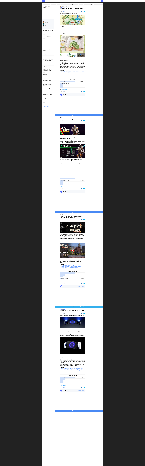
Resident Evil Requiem (53, 4)
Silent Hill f (85, 4)
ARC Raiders (62, 117)
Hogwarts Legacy (81, 4)
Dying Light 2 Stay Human (64, 214)
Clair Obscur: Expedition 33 (67, 4)
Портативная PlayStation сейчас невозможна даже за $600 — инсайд (71, 266)
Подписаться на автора (81, 94)
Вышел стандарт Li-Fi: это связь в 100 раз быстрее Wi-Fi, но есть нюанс (71, 73)
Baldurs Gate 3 (95, 4)
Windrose (62, 4)
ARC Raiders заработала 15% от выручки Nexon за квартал (69, 173)
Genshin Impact (63, 6)
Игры (67, 89)
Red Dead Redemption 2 (90, 4)
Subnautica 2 (58, 4)
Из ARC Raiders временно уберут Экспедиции (67, 265)
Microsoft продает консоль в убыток (65, 356)
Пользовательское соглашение (46, 105)
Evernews (64, 94)
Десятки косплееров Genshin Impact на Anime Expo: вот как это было (71, 72)
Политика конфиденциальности (46, 106)
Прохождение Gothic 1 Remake (46, 4)
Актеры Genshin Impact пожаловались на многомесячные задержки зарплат (72, 71)
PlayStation (62, 308)
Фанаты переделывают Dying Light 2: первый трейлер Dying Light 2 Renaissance (73, 368)
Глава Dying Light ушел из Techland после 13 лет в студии (69, 267)
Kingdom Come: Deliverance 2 (75, 4)
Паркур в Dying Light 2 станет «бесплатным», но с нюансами (70, 268)
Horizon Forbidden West (101, 4)
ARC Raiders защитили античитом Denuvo (67, 174)
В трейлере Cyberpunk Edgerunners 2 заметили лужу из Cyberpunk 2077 (71, 369)
